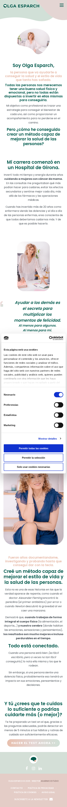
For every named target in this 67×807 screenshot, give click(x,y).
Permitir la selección (33, 457)
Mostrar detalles (47, 438)
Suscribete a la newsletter (31, 799)
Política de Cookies (25, 792)
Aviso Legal (48, 792)
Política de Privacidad (41, 788)
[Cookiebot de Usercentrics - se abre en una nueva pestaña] (49, 338)
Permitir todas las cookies (33, 448)
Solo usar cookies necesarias (33, 466)
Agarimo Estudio (50, 781)
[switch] (58, 405)
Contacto (17, 788)
